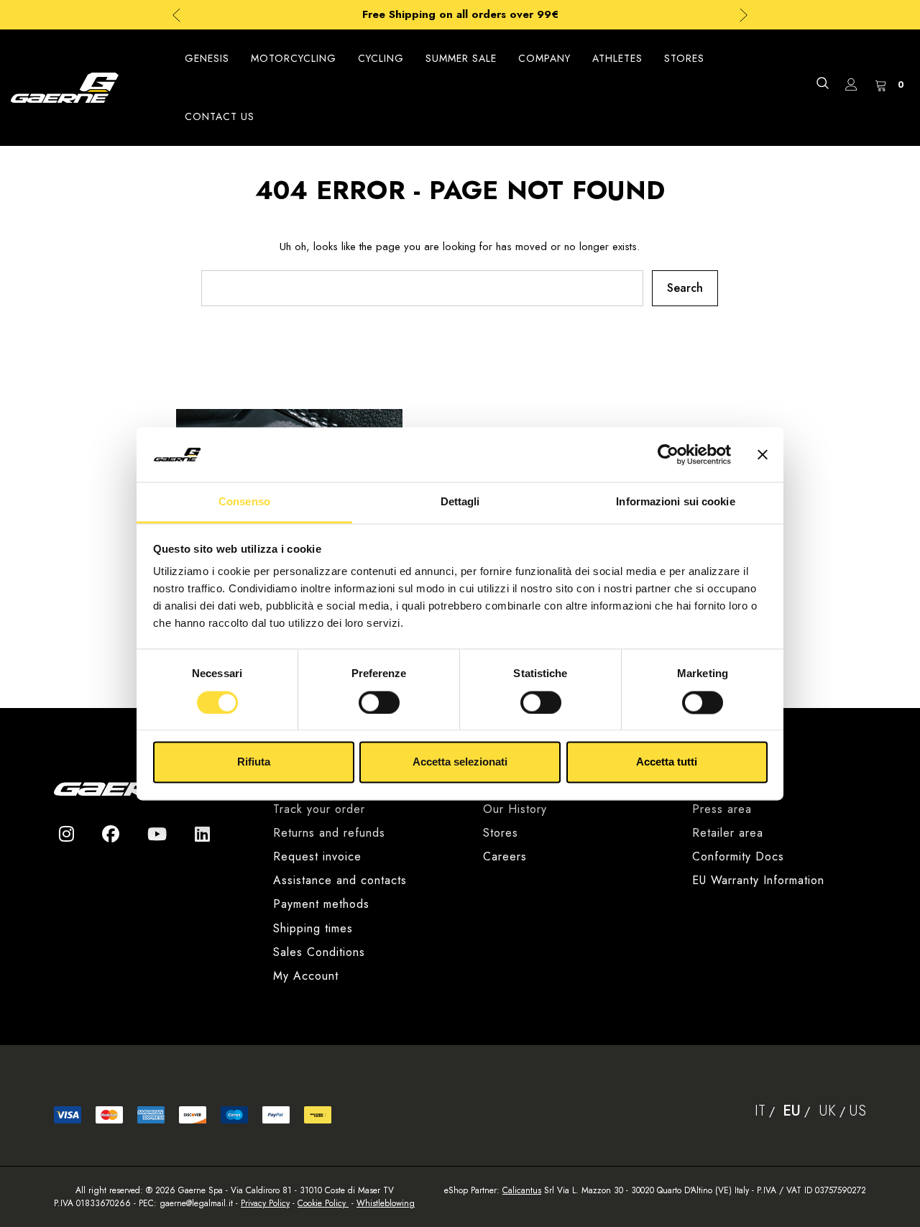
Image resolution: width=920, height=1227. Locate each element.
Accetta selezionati (460, 762)
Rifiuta (253, 762)
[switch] (379, 702)
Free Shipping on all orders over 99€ (460, 14)
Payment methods (321, 904)
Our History (515, 809)
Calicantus (521, 1190)
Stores (500, 832)
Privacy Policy (265, 1203)
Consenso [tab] (244, 502)
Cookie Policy (323, 1203)
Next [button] (743, 14)
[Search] (822, 83)
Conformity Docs (738, 856)
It (760, 1110)
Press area (722, 809)
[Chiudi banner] (763, 454)
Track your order (319, 809)
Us (857, 1110)
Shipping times (313, 928)
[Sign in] (851, 87)
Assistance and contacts (340, 880)
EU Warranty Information (758, 880)
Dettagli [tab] (460, 502)
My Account (306, 976)
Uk (827, 1110)
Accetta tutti (666, 762)
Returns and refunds (329, 832)
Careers (505, 856)
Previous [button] (176, 14)
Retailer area (727, 832)
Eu (792, 1110)
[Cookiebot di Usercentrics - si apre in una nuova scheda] (668, 454)
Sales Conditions (319, 952)
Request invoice (317, 856)
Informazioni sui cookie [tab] (675, 502)
